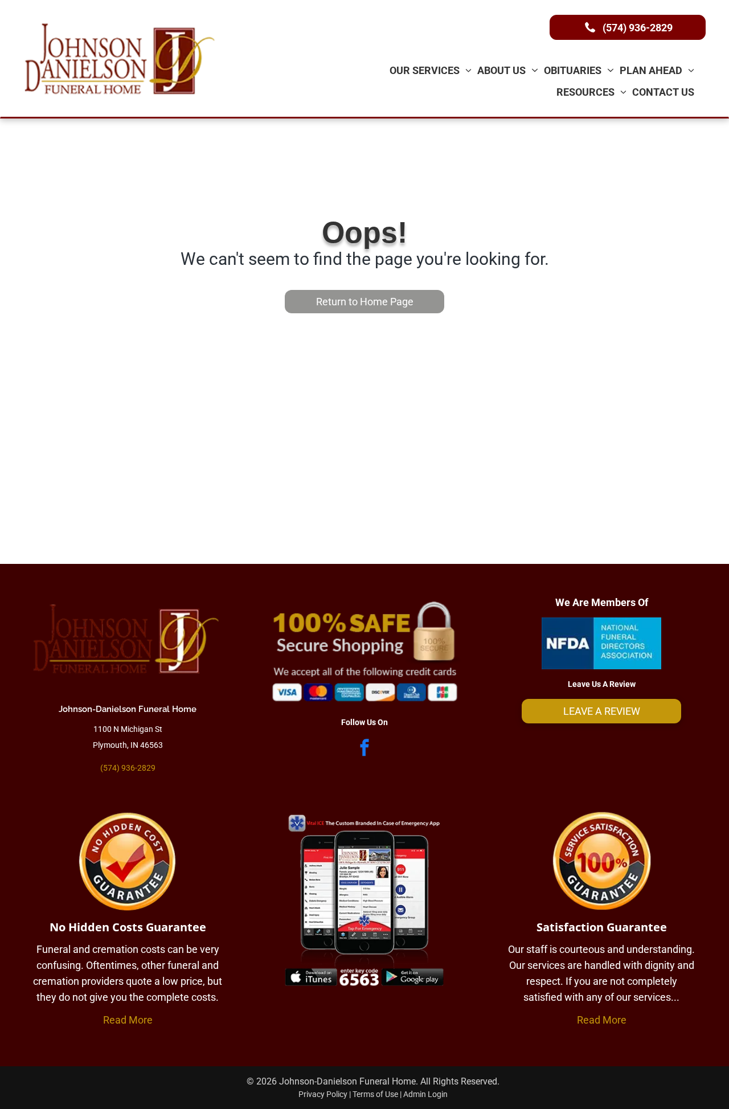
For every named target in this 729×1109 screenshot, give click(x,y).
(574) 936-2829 (127, 767)
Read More (128, 1020)
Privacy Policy (322, 1094)
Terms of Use (375, 1094)
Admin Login (425, 1094)
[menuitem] (431, 70)
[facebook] (364, 748)
